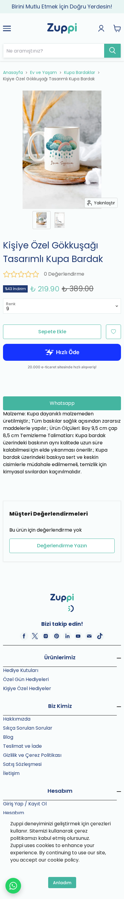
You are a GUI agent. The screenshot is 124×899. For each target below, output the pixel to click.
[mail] (89, 636)
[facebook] (24, 636)
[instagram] (46, 636)
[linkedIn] (67, 636)
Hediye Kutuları (20, 670)
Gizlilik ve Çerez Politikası (32, 755)
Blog (8, 737)
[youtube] (78, 636)
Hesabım (13, 812)
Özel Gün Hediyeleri (26, 679)
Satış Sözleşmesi (22, 764)
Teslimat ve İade (22, 746)
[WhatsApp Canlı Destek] (13, 886)
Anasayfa (13, 72)
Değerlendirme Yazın (62, 545)
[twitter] (35, 636)
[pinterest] (56, 636)
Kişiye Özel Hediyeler (27, 688)
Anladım (62, 883)
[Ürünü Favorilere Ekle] (113, 332)
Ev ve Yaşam (43, 72)
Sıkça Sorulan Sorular (27, 728)
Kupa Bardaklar (79, 72)
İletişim (11, 773)
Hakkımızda (16, 718)
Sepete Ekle (52, 331)
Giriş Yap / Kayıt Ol (25, 803)
